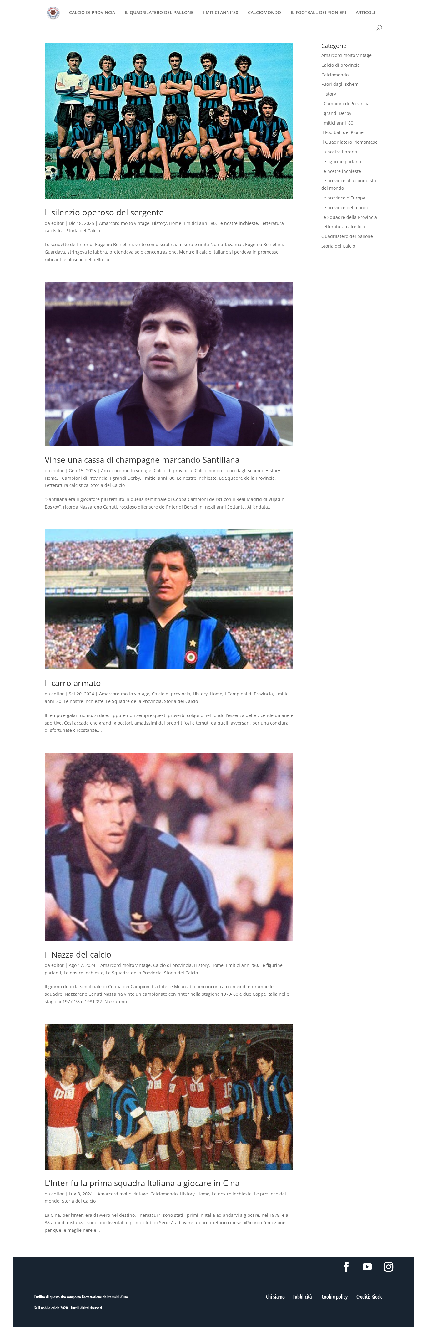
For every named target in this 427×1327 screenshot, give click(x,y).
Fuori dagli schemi (243, 470)
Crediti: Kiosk (369, 1296)
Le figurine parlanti (341, 161)
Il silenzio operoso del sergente (104, 212)
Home (175, 223)
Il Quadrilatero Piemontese (349, 142)
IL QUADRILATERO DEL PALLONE (159, 12)
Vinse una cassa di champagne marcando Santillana (142, 459)
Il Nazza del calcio (78, 954)
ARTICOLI (365, 12)
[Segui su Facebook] (346, 1266)
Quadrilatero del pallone (347, 236)
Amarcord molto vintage (124, 223)
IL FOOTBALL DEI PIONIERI (318, 12)
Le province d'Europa (343, 198)
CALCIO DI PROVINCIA (92, 12)
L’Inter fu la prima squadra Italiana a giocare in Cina (142, 1183)
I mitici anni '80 (200, 223)
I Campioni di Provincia (83, 478)
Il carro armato (73, 683)
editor (57, 223)
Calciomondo (208, 470)
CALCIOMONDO (264, 12)
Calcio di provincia (173, 470)
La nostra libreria (339, 152)
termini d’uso (118, 1296)
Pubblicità (302, 1296)
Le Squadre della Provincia (247, 478)
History (159, 223)
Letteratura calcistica (66, 485)
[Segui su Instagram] (388, 1266)
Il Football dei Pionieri (344, 132)
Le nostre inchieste (238, 223)
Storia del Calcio (83, 231)
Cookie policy (335, 1296)
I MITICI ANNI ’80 (220, 12)
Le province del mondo (345, 207)
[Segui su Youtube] (367, 1266)
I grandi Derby (125, 478)
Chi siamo (275, 1296)
